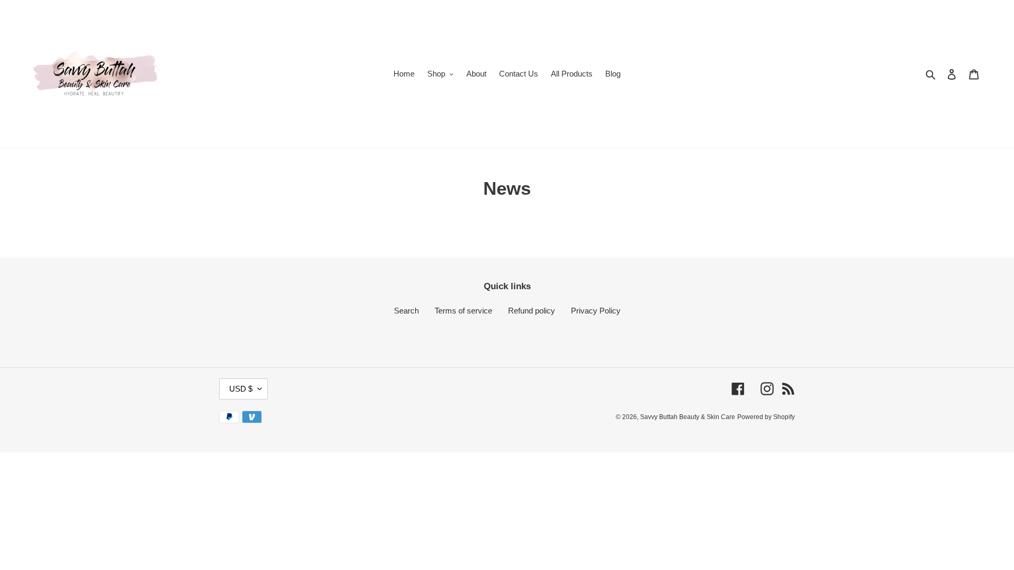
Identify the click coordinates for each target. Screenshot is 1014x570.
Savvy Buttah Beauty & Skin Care (687, 417)
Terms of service (463, 310)
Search (406, 310)
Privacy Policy (596, 310)
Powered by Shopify (766, 417)
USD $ (240, 388)
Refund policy (531, 310)
